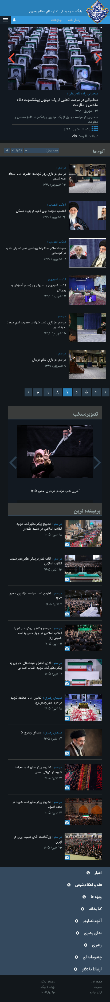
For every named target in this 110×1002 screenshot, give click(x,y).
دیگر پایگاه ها (48, 992)
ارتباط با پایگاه (48, 987)
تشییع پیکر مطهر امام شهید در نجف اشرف (37, 804)
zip (75, 136)
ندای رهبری (93, 933)
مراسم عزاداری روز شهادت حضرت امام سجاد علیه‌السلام (37, 176)
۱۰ (38, 392)
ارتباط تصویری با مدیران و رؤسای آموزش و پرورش (38, 288)
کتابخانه (95, 909)
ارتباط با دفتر (92, 969)
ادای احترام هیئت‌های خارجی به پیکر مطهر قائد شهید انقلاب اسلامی (36, 665)
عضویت (98, 987)
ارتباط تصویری (57, 279)
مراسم (62, 167)
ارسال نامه (74, 19)
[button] (5, 20)
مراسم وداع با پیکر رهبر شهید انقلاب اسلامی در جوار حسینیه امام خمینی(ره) (38, 633)
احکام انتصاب (57, 204)
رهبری (97, 945)
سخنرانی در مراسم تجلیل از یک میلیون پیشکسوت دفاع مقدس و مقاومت (57, 102)
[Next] (28, 392)
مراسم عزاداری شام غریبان (49, 359)
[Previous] (105, 392)
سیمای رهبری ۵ (31, 732)
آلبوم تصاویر (92, 921)
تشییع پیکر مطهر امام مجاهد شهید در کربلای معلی (38, 770)
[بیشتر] (95, 129)
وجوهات (56, 19)
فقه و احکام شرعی (88, 885)
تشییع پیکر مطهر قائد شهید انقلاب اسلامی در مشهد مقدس (39, 526)
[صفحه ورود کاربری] (14, 20)
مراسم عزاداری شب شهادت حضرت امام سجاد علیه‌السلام (36, 325)
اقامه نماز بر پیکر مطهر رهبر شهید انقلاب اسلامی (36, 561)
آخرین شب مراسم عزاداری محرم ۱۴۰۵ (55, 491)
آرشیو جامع (96, 992)
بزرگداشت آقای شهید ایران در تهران (38, 839)
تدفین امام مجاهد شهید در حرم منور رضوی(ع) (36, 700)
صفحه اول (97, 982)
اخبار (98, 873)
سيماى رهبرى (53, 697)
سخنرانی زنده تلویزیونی (83, 93)
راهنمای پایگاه (48, 982)
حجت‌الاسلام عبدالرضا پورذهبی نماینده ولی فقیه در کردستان (36, 250)
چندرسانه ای (92, 957)
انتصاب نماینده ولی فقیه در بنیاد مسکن (41, 210)
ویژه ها (96, 897)
